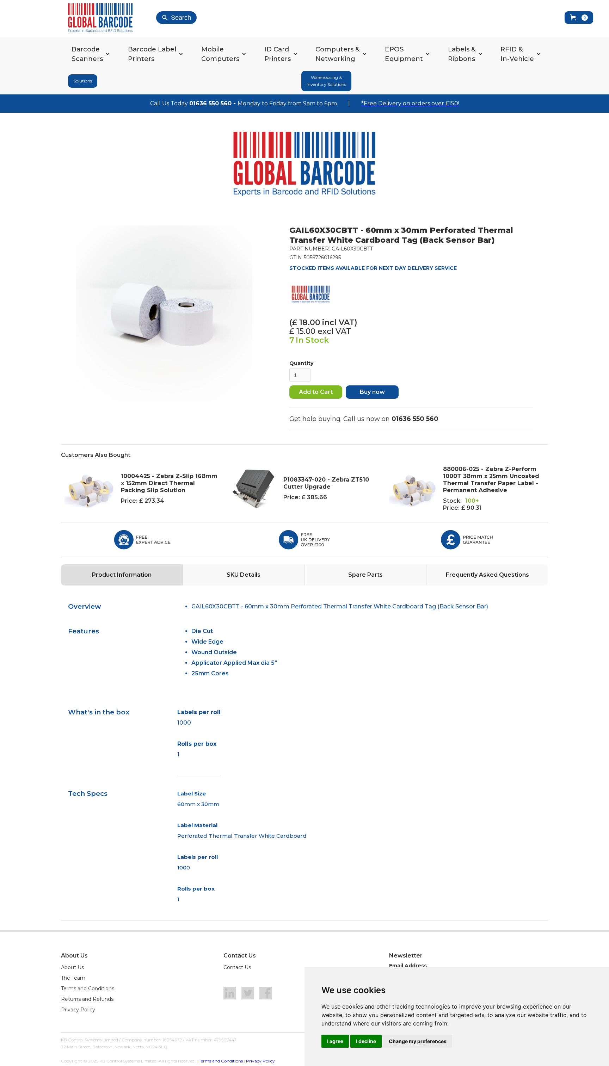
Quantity (301, 363)
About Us (72, 967)
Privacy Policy (78, 1009)
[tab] (122, 574)
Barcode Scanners (87, 54)
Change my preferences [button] (418, 1041)
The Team (73, 978)
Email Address (408, 965)
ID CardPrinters (277, 54)
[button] (579, 17)
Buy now (372, 392)
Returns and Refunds (87, 999)
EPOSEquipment (404, 54)
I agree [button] (335, 1041)
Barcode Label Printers (152, 54)
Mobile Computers (220, 54)
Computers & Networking (337, 54)
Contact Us (237, 967)
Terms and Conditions (87, 988)
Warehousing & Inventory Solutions (326, 81)
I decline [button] (366, 1041)
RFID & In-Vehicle (517, 54)
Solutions (82, 80)
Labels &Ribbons (462, 54)
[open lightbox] (164, 313)
